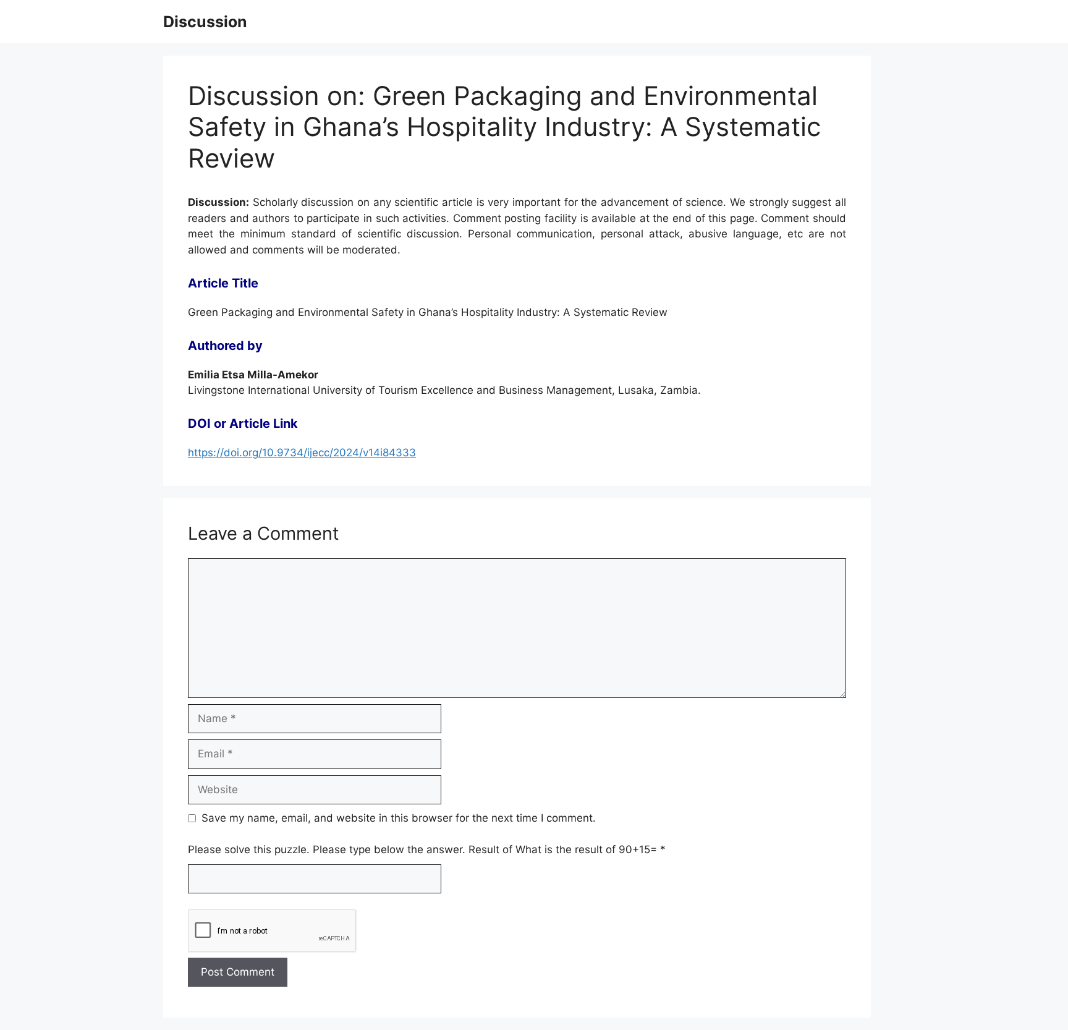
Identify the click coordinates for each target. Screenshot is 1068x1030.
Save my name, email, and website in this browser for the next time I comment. (398, 818)
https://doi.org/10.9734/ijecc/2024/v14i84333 (302, 452)
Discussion (205, 21)
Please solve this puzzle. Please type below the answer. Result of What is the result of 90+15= (427, 849)
